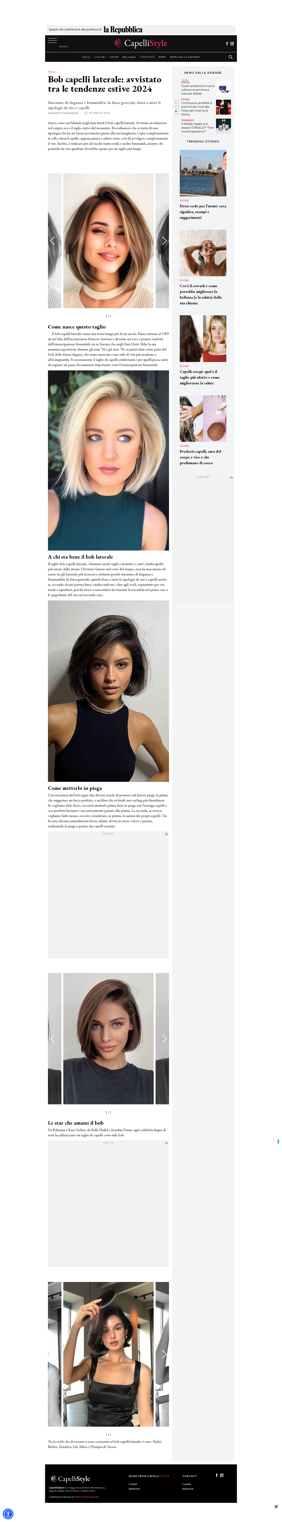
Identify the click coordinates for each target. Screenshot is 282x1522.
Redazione (134, 1488)
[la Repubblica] (123, 29)
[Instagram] (232, 43)
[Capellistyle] (141, 43)
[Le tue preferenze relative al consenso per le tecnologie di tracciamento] (278, 1141)
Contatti (133, 1484)
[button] (164, 241)
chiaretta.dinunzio (63, 113)
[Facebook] (227, 43)
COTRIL (185, 80)
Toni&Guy (187, 101)
